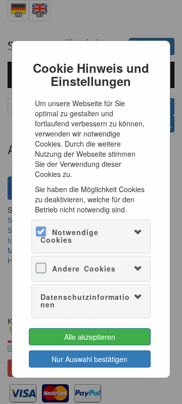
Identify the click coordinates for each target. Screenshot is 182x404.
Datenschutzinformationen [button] (85, 300)
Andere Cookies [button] (84, 268)
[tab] (91, 236)
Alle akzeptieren (89, 337)
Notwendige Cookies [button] (69, 236)
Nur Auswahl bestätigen (89, 359)
